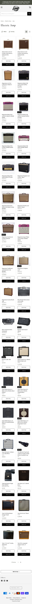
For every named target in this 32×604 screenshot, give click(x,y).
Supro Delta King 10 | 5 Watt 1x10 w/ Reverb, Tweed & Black (23, 391)
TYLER (3, 516)
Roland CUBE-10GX (6, 359)
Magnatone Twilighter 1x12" (23, 269)
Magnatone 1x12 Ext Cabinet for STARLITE (7, 84)
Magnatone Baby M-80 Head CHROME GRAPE (23, 146)
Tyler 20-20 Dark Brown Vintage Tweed (7, 514)
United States (15, 587)
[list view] (29, 31)
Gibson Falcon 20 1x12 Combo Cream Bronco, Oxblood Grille (7, 53)
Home (2, 21)
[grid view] (26, 31)
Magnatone (4, 86)
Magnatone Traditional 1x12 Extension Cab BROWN (7, 270)
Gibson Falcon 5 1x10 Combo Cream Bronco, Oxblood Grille (23, 53)
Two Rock (19, 486)
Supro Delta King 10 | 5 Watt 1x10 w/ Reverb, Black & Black (8, 391)
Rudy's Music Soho (5, 486)
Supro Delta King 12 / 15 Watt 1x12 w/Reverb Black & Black (8, 422)
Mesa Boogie (20, 302)
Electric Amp (8, 21)
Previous (14, 562)
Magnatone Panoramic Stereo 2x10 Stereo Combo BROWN (8, 207)
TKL (18, 456)
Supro (19, 362)
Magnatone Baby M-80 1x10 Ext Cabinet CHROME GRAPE (8, 116)
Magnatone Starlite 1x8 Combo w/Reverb (7, 237)
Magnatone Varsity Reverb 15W (8, 300)
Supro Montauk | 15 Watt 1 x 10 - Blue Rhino (8, 452)
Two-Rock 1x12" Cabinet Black (23, 484)
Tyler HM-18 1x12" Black (23, 513)
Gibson (3, 56)
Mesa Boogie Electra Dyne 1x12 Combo (23, 300)
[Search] (29, 13)
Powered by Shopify (16, 601)
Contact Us (23, 598)
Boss (18, 332)
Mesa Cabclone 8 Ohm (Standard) (7, 330)
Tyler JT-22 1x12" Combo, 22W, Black (8, 544)
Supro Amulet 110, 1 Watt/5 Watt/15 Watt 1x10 (24, 360)
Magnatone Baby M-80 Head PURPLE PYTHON (7, 176)
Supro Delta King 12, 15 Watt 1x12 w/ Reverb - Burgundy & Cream (23, 422)
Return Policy (9, 598)
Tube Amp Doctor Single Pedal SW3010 (7, 484)
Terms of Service (16, 598)
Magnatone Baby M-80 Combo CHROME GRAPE (7, 146)
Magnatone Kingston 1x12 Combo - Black (24, 176)
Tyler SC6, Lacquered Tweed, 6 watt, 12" (22, 544)
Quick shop (8, 61)
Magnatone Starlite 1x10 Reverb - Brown (23, 206)
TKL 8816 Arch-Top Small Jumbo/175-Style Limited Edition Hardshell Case (23, 453)
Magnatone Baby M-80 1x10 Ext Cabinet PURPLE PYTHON (23, 116)
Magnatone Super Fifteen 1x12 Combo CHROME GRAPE (23, 238)
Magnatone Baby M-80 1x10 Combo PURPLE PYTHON (23, 84)
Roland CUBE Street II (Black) (23, 330)
